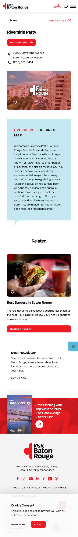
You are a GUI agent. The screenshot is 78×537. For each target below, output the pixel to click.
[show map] (9, 53)
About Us (18, 487)
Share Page (57, 20)
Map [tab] (18, 135)
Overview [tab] (23, 130)
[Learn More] (39, 424)
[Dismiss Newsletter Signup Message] (73, 346)
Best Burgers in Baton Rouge (29, 302)
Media (47, 487)
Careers (60, 487)
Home (12, 20)
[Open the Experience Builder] (57, 6)
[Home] (15, 6)
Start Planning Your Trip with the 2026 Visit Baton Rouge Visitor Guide (48, 411)
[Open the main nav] (74, 6)
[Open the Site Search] (66, 6)
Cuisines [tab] (46, 130)
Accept (38, 524)
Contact (33, 487)
